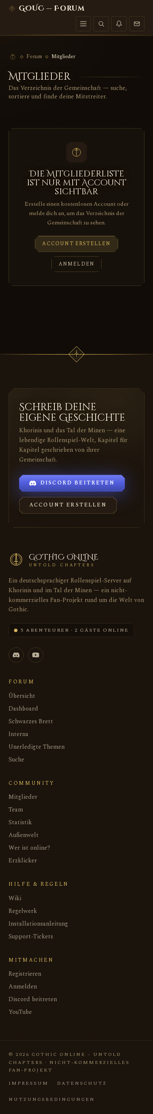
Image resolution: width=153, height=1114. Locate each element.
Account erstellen (76, 243)
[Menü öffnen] (83, 23)
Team (15, 809)
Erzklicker (22, 860)
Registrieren (24, 973)
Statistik (20, 822)
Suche (16, 759)
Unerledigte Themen (36, 746)
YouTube (20, 1012)
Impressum (28, 1083)
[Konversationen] (136, 23)
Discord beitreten (32, 999)
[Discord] (16, 655)
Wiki (14, 898)
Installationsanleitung (38, 923)
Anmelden (76, 264)
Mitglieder (22, 796)
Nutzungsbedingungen (51, 1099)
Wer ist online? (29, 847)
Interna (18, 734)
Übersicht (21, 695)
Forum (34, 57)
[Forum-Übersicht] (12, 57)
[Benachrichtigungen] (119, 23)
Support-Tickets (30, 936)
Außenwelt (23, 835)
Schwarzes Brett (30, 721)
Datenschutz (82, 1083)
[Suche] (101, 23)
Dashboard (23, 708)
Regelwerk (22, 911)
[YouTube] (35, 655)
